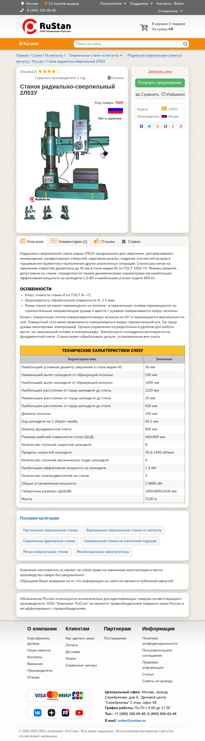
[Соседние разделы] (121, 55)
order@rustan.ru (132, 720)
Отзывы (33, 677)
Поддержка (139, 4)
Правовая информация (153, 664)
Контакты (164, 4)
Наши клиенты (39, 650)
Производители (39, 670)
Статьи (148, 674)
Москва (32, 4)
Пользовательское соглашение (157, 652)
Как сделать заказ (80, 638)
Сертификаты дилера (38, 640)
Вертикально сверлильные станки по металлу (124, 530)
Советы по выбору (157, 681)
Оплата (72, 645)
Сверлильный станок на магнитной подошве (120, 541)
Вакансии (35, 664)
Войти (179, 4)
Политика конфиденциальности (160, 640)
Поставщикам (115, 638)
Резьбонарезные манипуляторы (103, 552)
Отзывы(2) (28, 72)
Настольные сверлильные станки (50, 530)
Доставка (73, 652)
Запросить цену (160, 71)
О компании (168, 11)
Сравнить (150, 94)
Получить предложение (160, 83)
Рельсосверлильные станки (45, 552)
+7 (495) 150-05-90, (130, 714)
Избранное (175, 94)
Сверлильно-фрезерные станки (49, 541)
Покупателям (111, 4)
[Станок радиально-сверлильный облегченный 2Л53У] (72, 153)
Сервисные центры (81, 665)
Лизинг (71, 658)
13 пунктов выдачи (63, 4)
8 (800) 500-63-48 (162, 714)
